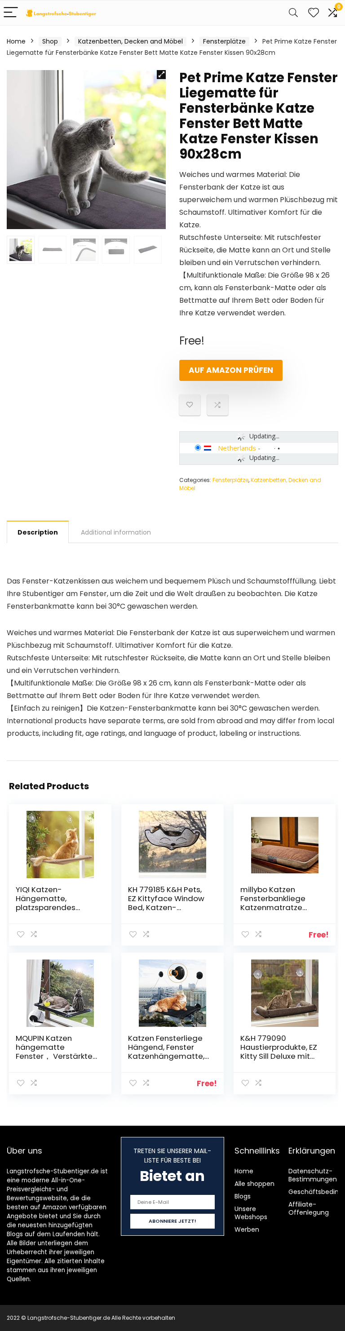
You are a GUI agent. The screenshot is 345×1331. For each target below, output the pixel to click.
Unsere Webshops (250, 1212)
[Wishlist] (313, 12)
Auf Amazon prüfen (231, 370)
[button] (161, 74)
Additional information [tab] (116, 532)
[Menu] (11, 13)
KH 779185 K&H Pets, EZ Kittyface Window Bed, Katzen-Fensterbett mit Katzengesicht (166, 907)
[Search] (293, 13)
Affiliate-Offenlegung (308, 1208)
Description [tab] (38, 532)
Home (16, 41)
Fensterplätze (224, 41)
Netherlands (237, 447)
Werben (246, 1229)
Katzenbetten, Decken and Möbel (130, 41)
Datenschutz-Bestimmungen (312, 1175)
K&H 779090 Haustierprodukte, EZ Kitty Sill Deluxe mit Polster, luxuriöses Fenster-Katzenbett (278, 1056)
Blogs (242, 1196)
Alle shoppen (254, 1183)
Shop (50, 41)
